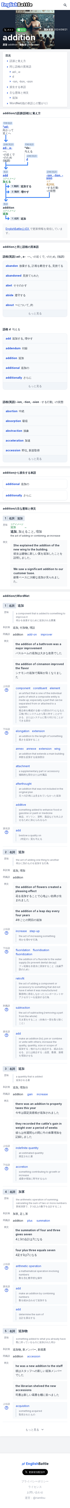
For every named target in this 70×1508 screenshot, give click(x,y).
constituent (40, 688)
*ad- (6, 126)
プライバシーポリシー (35, 1481)
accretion (22, 1166)
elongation (22, 731)
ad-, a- (7, 148)
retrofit (20, 978)
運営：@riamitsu (35, 1497)
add (5, 175)
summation (43, 1220)
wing (57, 748)
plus (29, 1220)
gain (30, 1094)
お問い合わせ (35, 1492)
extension (38, 731)
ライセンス (35, 1486)
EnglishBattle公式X (18, 228)
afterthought (24, 783)
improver (46, 634)
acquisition (22, 1406)
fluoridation (23, 950)
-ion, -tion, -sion (54, 176)
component (23, 688)
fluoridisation (41, 950)
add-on (32, 634)
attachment (23, 766)
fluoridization (24, 954)
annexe (31, 748)
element (55, 688)
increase (21, 931)
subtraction (23, 1007)
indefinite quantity (27, 1148)
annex (20, 748)
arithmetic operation (28, 1266)
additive (21, 804)
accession (33, 1356)
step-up (35, 931)
